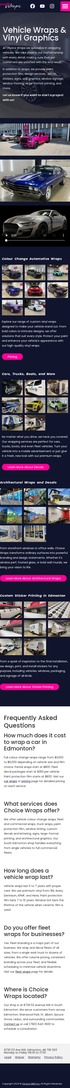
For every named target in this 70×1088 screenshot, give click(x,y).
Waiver (19, 1057)
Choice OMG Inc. (31, 1083)
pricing (26, 781)
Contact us (11, 1024)
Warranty (34, 1057)
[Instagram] (52, 6)
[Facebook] (32, 6)
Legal (7, 1057)
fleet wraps (23, 972)
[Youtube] (42, 6)
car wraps (10, 781)
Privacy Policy (53, 1057)
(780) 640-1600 (40, 1024)
